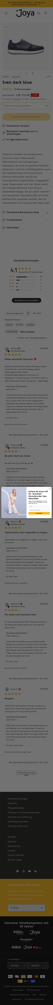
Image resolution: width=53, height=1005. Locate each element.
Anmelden (39, 513)
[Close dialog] (50, 488)
